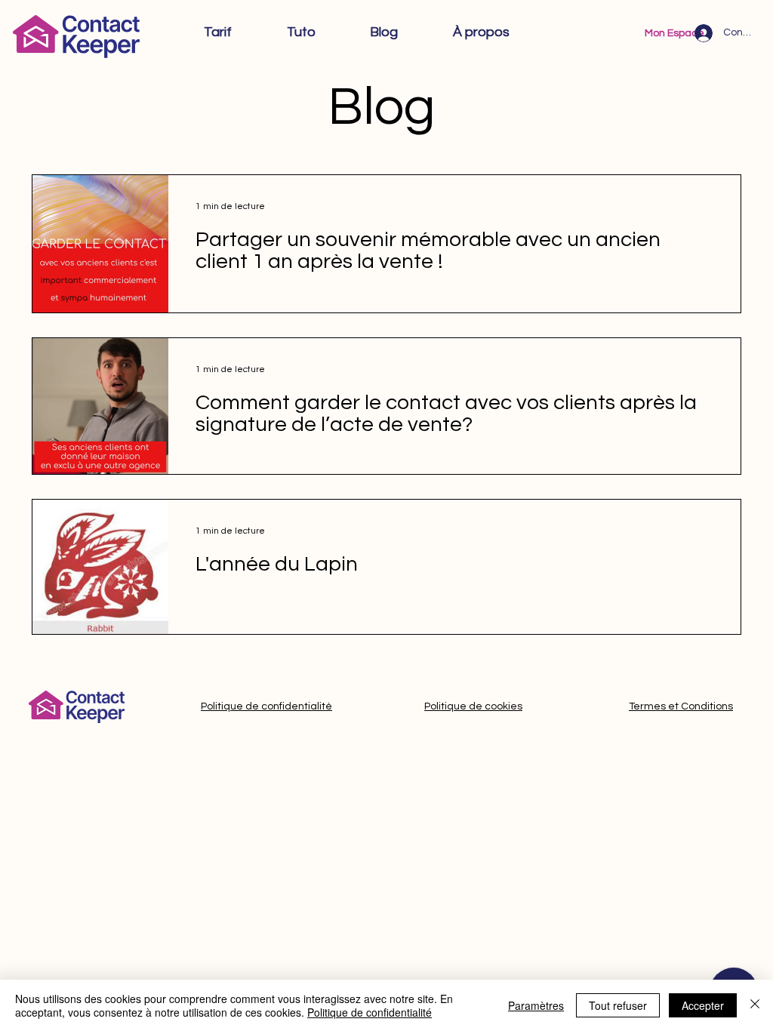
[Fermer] (755, 1005)
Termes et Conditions (681, 706)
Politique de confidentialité (266, 706)
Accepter (703, 1005)
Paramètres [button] (536, 1005)
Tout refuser (618, 1005)
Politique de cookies (473, 706)
